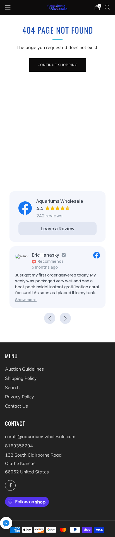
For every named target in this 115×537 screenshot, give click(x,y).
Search (12, 387)
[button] (26, 300)
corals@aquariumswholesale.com (40, 436)
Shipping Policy (21, 378)
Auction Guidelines (24, 369)
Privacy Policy (19, 396)
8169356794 (19, 445)
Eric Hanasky (45, 255)
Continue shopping (58, 65)
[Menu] (8, 7)
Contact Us (16, 406)
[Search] (107, 7)
